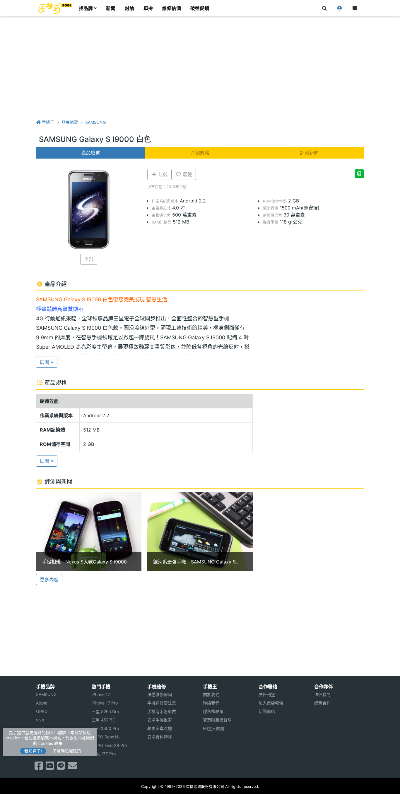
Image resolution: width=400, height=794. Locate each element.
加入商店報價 (271, 702)
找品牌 (86, 8)
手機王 (47, 122)
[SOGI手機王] (55, 8)
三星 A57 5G (103, 719)
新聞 (110, 8)
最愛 (186, 174)
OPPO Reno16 (105, 736)
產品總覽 (90, 153)
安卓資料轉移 (159, 736)
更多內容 (49, 579)
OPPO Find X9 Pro (109, 745)
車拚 (148, 8)
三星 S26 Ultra (105, 711)
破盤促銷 (199, 8)
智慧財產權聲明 (217, 719)
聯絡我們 (211, 702)
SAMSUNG (95, 122)
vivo (40, 719)
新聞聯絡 (267, 711)
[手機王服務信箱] (72, 767)
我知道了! (33, 750)
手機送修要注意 (161, 702)
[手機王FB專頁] (39, 767)
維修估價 (171, 8)
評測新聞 (309, 153)
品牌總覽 (69, 122)
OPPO (42, 711)
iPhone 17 (101, 694)
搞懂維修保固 (159, 694)
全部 (88, 259)
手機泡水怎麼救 (161, 711)
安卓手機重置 (159, 719)
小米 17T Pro (104, 753)
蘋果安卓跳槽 (159, 728)
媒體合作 (322, 702)
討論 (129, 8)
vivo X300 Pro (105, 728)
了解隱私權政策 (66, 750)
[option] (88, 531)
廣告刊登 (267, 694)
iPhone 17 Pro (105, 702)
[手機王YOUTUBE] (50, 767)
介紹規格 (200, 153)
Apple (41, 702)
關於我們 (211, 694)
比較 (162, 174)
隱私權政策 (213, 711)
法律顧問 (322, 694)
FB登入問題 (213, 728)
